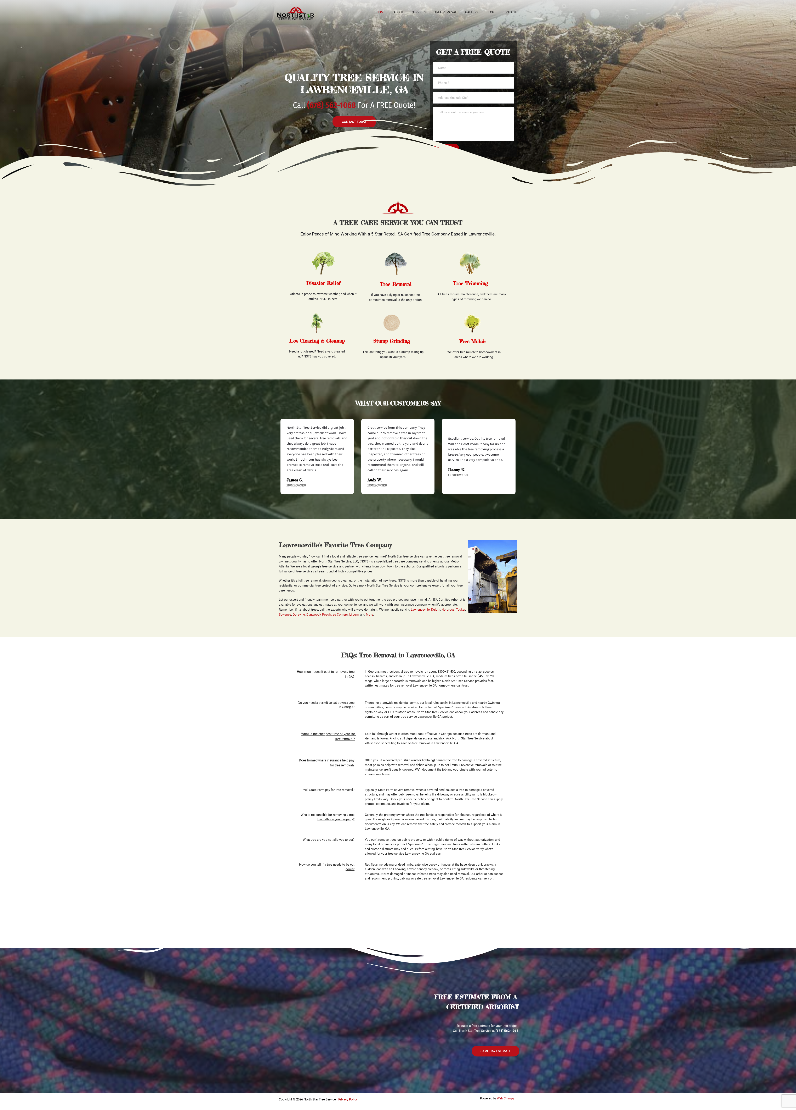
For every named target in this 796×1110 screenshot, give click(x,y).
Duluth (435, 609)
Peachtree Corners (335, 614)
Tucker (460, 609)
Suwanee (285, 614)
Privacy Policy (348, 1099)
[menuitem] (380, 12)
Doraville (299, 614)
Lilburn (354, 614)
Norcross (448, 609)
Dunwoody (313, 614)
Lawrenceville (420, 609)
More (369, 614)
